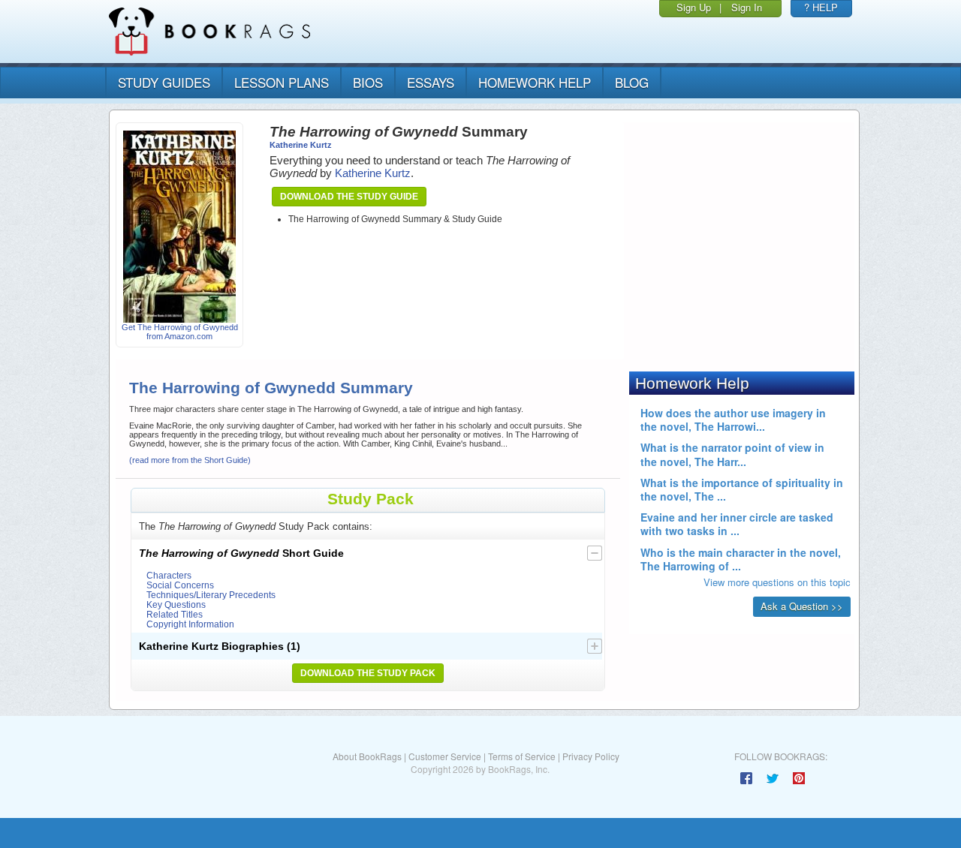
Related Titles (174, 614)
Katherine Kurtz (301, 144)
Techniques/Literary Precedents (211, 595)
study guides (164, 82)
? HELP (821, 7)
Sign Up (693, 7)
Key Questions (176, 604)
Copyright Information (190, 624)
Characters (168, 575)
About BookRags (367, 756)
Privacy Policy (590, 756)
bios (368, 82)
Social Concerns (180, 585)
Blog (632, 82)
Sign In (746, 7)
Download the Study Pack (367, 673)
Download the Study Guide (349, 196)
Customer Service (444, 756)
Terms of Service (522, 756)
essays (430, 82)
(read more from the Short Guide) (190, 460)
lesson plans (281, 82)
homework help (534, 82)
